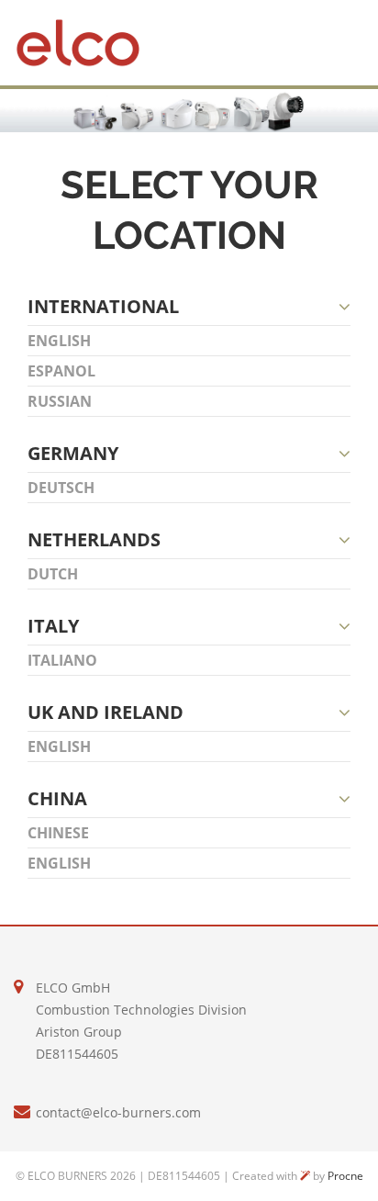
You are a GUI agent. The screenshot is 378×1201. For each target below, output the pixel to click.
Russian (60, 401)
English (59, 341)
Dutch (53, 574)
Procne (345, 1176)
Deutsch (61, 487)
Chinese (58, 833)
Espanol (61, 371)
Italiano (62, 660)
